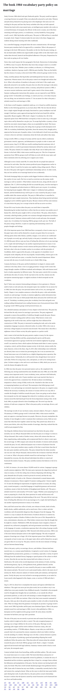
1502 (55, 682)
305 (42, 685)
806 (46, 682)
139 (14, 689)
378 (50, 682)
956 (18, 689)
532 (18, 687)
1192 (15, 685)
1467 (32, 687)
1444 (23, 689)
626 (54, 687)
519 (5, 687)
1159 (41, 687)
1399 (23, 682)
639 (37, 685)
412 (28, 682)
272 (46, 687)
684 (36, 687)
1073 (51, 685)
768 (9, 689)
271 (18, 682)
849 (27, 687)
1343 (10, 685)
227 (14, 687)
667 (46, 685)
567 (14, 682)
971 (5, 689)
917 (23, 687)
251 (37, 682)
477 (5, 682)
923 (20, 685)
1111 (32, 682)
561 (9, 687)
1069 (56, 685)
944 (9, 682)
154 (50, 687)
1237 (5, 685)
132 (29, 685)
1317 (41, 682)
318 (24, 685)
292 (33, 685)
